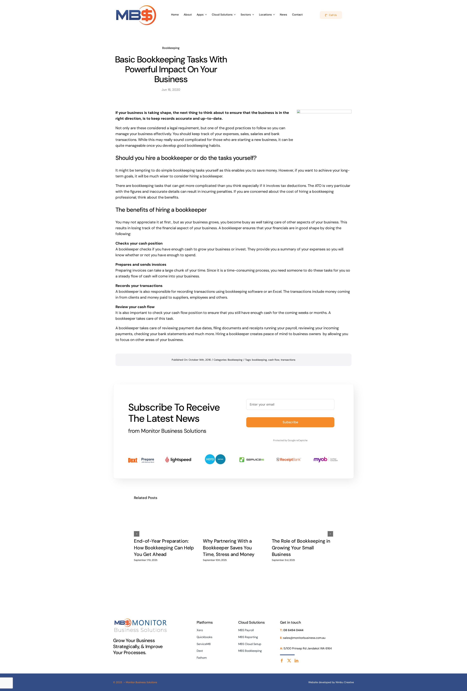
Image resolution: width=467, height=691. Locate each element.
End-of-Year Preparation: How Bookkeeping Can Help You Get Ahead (164, 547)
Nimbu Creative (345, 682)
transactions (288, 359)
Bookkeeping (171, 48)
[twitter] (289, 661)
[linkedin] (296, 661)
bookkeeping (259, 359)
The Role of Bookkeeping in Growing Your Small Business (301, 547)
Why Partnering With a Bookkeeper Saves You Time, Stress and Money (228, 547)
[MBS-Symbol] (136, 5)
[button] (136, 534)
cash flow (273, 359)
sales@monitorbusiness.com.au (304, 638)
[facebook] (282, 661)
